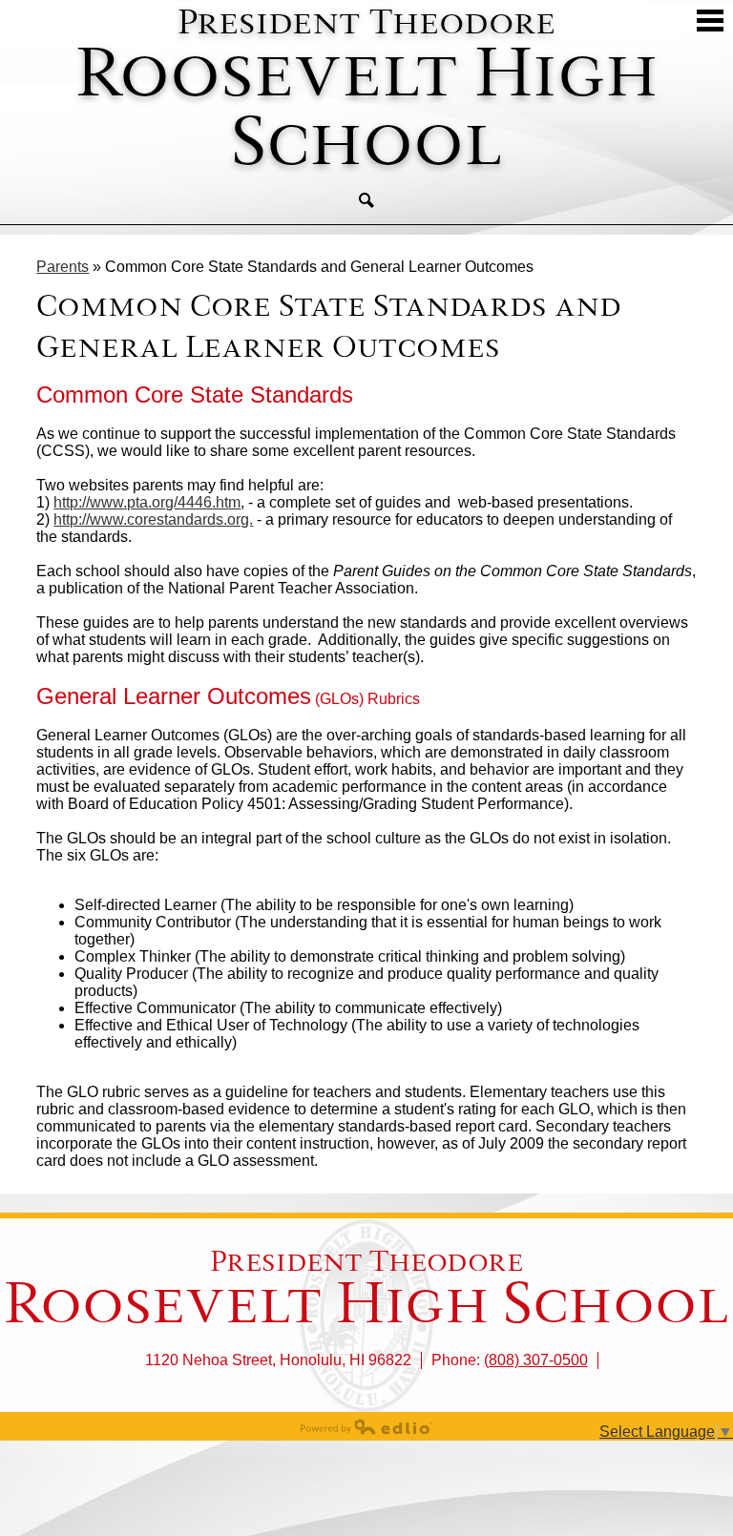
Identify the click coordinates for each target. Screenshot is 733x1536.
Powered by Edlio (366, 1426)
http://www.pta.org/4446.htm (147, 502)
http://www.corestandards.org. (153, 519)
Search (366, 200)
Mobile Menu (710, 20)
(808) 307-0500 (536, 1360)
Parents (62, 267)
